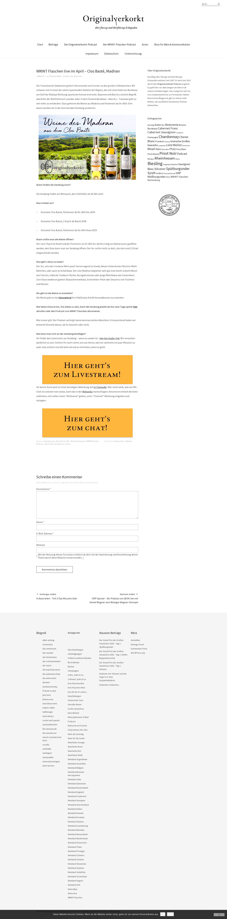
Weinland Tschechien (77, 876)
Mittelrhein (186, 146)
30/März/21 (40, 76)
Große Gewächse (76, 708)
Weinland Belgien (76, 767)
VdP (178, 173)
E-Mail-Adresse (45, 533)
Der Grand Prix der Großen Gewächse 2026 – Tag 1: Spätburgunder (111, 643)
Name (40, 522)
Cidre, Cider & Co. (76, 675)
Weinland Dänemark (77, 783)
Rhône (177, 159)
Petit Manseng (60, 444)
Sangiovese (167, 164)
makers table (48, 707)
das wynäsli (47, 652)
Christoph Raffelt (55, 76)
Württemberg (153, 180)
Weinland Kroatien (76, 817)
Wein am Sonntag (76, 734)
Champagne (152, 137)
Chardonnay (169, 136)
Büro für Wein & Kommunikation (172, 44)
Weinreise (72, 893)
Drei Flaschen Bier (76, 683)
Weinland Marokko (76, 830)
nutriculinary (48, 716)
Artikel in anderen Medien (79, 658)
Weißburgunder (156, 176)
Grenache (175, 141)
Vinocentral (65, 297)
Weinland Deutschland (78, 787)
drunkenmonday (49, 686)
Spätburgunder (177, 168)
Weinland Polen (75, 847)
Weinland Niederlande (78, 838)
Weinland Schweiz (76, 855)
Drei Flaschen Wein (63, 441)
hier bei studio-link (110, 338)
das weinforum (49, 648)
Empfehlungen (74, 696)
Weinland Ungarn (75, 880)
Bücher (71, 666)
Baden (158, 124)
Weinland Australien (77, 763)
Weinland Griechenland (78, 804)
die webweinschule (51, 674)
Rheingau (150, 159)
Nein (170, 914)
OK (162, 914)
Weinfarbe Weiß (75, 755)
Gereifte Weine (75, 704)
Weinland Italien (75, 809)
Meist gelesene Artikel (78, 717)
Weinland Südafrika (76, 872)
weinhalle (46, 748)
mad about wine (49, 703)
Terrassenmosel (169, 173)
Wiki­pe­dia (87, 391)
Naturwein (165, 149)
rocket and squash (51, 720)
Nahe (158, 149)
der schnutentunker (51, 661)
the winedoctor (49, 733)
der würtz (46, 665)
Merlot (177, 145)
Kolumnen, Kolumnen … (110, 684)
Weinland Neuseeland (78, 834)
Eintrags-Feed (137, 644)
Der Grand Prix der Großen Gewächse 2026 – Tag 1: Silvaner (111, 666)
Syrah (151, 173)
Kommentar (43, 488)
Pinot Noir (168, 153)
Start (40, 44)
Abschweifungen (75, 649)
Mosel (151, 149)
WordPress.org (138, 652)
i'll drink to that (49, 690)
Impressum (92, 53)
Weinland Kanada (75, 813)
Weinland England (76, 792)
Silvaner (160, 169)
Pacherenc (40, 444)
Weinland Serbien (76, 859)
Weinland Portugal (76, 851)
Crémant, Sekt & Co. (77, 679)
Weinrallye (72, 889)
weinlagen (47, 753)
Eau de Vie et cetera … (78, 692)
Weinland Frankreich (78, 441)
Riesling (154, 163)
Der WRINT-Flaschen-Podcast (119, 44)
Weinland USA (74, 884)
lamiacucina (47, 699)
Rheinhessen (165, 158)
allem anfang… (49, 640)
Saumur (174, 164)
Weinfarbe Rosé (75, 746)
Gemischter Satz (75, 700)
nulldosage (47, 711)
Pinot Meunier (153, 154)
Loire (169, 145)
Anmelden (135, 640)
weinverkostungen (51, 761)
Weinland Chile (74, 779)
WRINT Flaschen (93, 441)
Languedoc (162, 146)
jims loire (46, 695)
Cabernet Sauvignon (161, 132)
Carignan (179, 133)
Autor (145, 44)
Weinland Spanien (76, 868)
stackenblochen (49, 724)
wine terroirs (48, 765)
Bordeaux (152, 128)
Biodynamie (171, 124)
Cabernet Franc (119, 441)
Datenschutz (111, 53)
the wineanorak (49, 728)
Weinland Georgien (76, 800)
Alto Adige (150, 125)
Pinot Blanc (181, 149)
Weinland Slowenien (77, 863)
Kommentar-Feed (139, 648)
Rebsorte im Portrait (77, 725)
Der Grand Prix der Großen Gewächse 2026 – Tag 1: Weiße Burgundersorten (113, 654)
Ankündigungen (49, 441)
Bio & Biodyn (73, 662)
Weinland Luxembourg (78, 825)
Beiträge (53, 44)
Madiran (129, 441)
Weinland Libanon (76, 821)
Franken (159, 141)
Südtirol (159, 173)
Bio (163, 125)
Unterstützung (133, 53)
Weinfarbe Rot (74, 751)
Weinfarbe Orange (76, 742)
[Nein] (219, 914)
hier (135, 306)
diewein (46, 682)
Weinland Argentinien (77, 759)
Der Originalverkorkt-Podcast (80, 44)
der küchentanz (49, 657)
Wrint (168, 177)
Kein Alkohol (73, 713)
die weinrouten (49, 678)
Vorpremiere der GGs (78, 729)
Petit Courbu (49, 444)
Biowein (182, 125)
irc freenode (99, 387)
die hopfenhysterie (51, 669)
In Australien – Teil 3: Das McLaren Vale (56, 596)
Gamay (167, 142)
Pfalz (172, 149)
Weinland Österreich (77, 842)
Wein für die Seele (76, 738)
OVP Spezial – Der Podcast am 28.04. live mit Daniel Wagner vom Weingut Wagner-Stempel (114, 598)
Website (40, 544)
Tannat (67, 444)
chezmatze (47, 644)
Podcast (182, 154)
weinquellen (48, 757)
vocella (45, 744)
